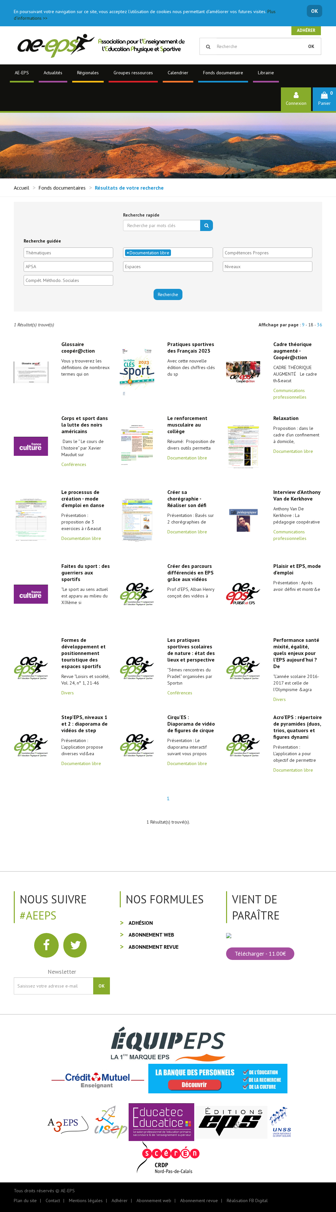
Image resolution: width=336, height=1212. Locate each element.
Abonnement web (151, 934)
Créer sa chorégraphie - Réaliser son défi (186, 498)
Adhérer (306, 30)
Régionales (88, 73)
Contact (53, 1200)
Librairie (266, 73)
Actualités (53, 73)
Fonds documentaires (62, 187)
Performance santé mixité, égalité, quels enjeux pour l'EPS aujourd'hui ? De (296, 653)
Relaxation (286, 418)
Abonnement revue (153, 947)
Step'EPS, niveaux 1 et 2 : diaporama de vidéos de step (84, 724)
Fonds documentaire (223, 73)
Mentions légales (86, 1200)
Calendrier (178, 73)
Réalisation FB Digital (247, 1200)
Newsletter (62, 971)
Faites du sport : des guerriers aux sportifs (85, 572)
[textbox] (70, 252)
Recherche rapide (141, 215)
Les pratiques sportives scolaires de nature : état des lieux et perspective (191, 650)
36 (319, 325)
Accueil (21, 187)
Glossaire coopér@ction (78, 347)
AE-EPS (22, 73)
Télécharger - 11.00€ (260, 953)
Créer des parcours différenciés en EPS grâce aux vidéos (190, 572)
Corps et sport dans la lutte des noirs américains (84, 424)
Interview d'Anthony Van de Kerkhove (296, 495)
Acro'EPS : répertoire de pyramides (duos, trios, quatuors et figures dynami (297, 727)
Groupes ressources (133, 73)
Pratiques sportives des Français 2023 (190, 347)
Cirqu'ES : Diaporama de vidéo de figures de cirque (191, 724)
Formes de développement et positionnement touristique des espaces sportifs (83, 653)
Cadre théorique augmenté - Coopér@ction (292, 351)
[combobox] (68, 252)
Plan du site (25, 1200)
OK (314, 11)
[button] (324, 99)
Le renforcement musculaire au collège (187, 424)
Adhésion (141, 923)
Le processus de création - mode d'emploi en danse (82, 498)
